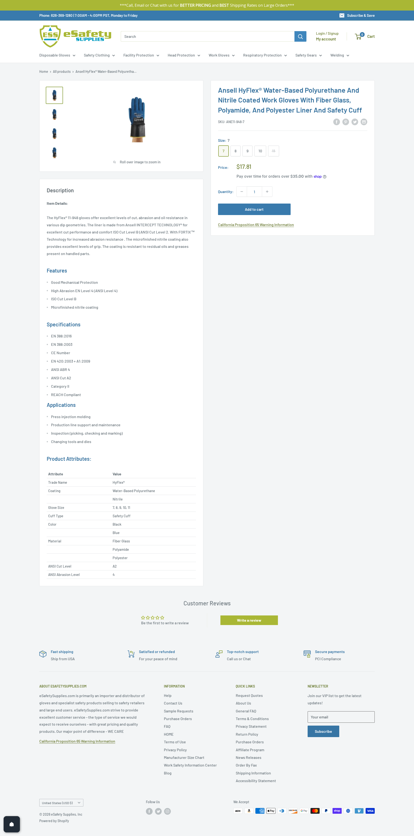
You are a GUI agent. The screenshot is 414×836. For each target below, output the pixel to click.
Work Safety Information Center (190, 765)
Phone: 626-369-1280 (56, 15)
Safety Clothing (97, 55)
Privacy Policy (175, 749)
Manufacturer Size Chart (184, 757)
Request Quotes (249, 695)
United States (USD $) (57, 803)
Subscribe (323, 731)
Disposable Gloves (54, 55)
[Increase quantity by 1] (267, 192)
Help (168, 695)
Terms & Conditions (252, 718)
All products (62, 71)
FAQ (167, 726)
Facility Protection (138, 55)
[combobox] (207, 36)
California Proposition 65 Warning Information (256, 224)
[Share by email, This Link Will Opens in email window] (364, 121)
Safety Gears (306, 55)
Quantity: (226, 191)
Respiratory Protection (262, 55)
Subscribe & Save (361, 15)
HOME (169, 734)
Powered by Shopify (54, 821)
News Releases (248, 757)
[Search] (300, 36)
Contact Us (173, 703)
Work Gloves (219, 55)
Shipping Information (253, 773)
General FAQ (246, 711)
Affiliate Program (250, 749)
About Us (243, 703)
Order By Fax (246, 765)
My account (326, 38)
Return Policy (247, 734)
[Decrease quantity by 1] (242, 192)
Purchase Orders (178, 718)
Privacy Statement (251, 726)
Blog (168, 773)
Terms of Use (175, 741)
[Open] (12, 824)
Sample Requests (178, 711)
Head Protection (181, 55)
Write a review (249, 620)
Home (43, 71)
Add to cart (254, 209)
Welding (337, 55)
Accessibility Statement (256, 780)
